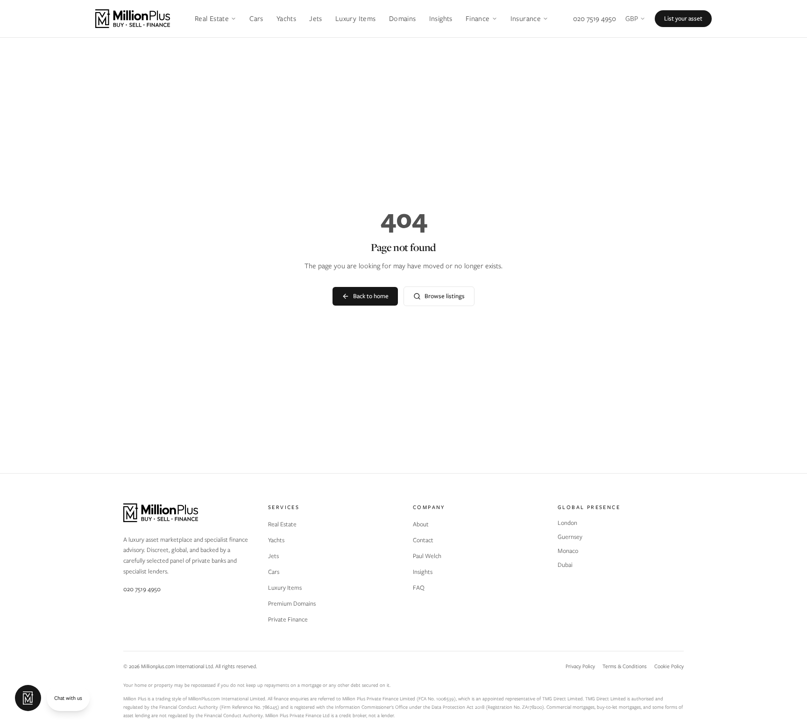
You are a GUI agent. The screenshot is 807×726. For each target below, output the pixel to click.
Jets (315, 19)
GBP (631, 19)
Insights (441, 19)
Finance (478, 19)
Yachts (286, 19)
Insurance (525, 19)
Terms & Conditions (624, 666)
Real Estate (212, 19)
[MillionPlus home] (132, 18)
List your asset (683, 18)
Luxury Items (355, 19)
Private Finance (288, 619)
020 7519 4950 (594, 19)
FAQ (419, 587)
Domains (402, 19)
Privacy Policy (580, 666)
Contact (423, 540)
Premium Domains (292, 603)
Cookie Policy (669, 666)
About (421, 524)
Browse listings (445, 296)
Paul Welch (427, 555)
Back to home (371, 296)
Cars (256, 19)
